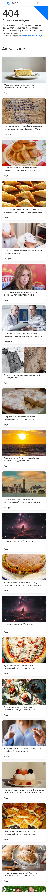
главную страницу (32, 35)
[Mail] (8, 3)
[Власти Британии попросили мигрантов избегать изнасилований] (24, 490)
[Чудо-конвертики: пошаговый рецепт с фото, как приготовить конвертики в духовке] (24, 200)
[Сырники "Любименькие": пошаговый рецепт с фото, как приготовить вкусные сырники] (24, 159)
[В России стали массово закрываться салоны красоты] (24, 242)
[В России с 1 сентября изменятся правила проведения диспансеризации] (24, 324)
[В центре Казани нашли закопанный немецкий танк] (24, 366)
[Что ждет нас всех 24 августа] (24, 615)
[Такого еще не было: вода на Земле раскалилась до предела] (24, 449)
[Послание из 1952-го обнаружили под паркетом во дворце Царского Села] (24, 117)
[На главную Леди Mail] (14, 3)
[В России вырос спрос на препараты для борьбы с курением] (24, 739)
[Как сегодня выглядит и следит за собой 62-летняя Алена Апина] (24, 283)
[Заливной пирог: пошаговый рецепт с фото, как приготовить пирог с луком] (24, 573)
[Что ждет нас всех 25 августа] (24, 532)
